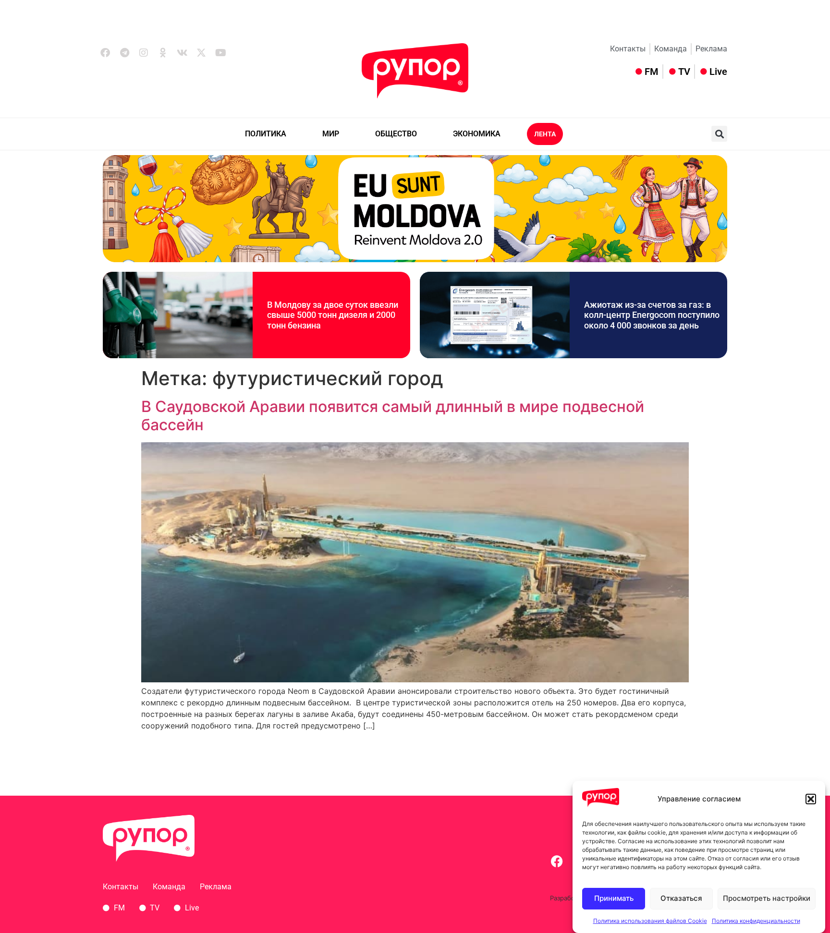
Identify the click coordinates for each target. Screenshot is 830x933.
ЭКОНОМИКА (476, 133)
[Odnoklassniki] (162, 52)
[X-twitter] (201, 52)
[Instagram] (143, 52)
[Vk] (182, 52)
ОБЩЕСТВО (396, 133)
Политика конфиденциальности (756, 920)
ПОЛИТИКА (265, 133)
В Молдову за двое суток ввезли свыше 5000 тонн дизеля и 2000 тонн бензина (332, 315)
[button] (811, 799)
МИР (330, 133)
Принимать (614, 898)
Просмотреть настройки (766, 898)
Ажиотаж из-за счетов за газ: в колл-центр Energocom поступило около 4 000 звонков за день (652, 315)
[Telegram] (124, 52)
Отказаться (681, 898)
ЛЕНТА (545, 134)
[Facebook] (105, 52)
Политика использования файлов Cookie (650, 920)
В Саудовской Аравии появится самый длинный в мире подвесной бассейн (392, 415)
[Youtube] (220, 52)
